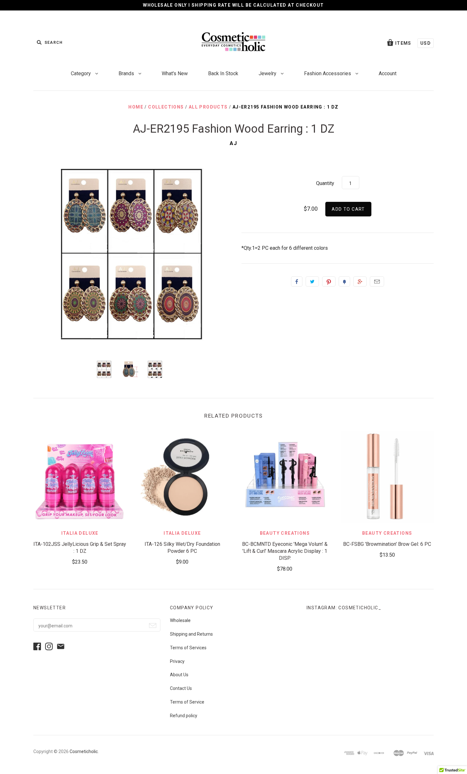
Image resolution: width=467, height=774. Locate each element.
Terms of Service (187, 702)
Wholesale (180, 620)
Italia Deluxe (79, 533)
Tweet (312, 281)
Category (81, 73)
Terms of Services (188, 647)
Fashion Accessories (328, 73)
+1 (360, 281)
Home (135, 106)
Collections (166, 106)
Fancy (344, 281)
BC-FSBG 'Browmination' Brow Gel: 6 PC (387, 544)
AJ (233, 143)
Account (387, 73)
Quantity (325, 183)
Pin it (328, 281)
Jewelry (268, 73)
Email (377, 281)
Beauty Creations (285, 533)
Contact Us (181, 688)
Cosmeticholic (84, 751)
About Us (179, 674)
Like (296, 281)
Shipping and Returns (191, 634)
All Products (208, 106)
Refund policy (183, 715)
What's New (175, 73)
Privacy (177, 661)
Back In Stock (223, 73)
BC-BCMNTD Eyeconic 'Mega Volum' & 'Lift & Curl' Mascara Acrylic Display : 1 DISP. (285, 551)
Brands (126, 73)
